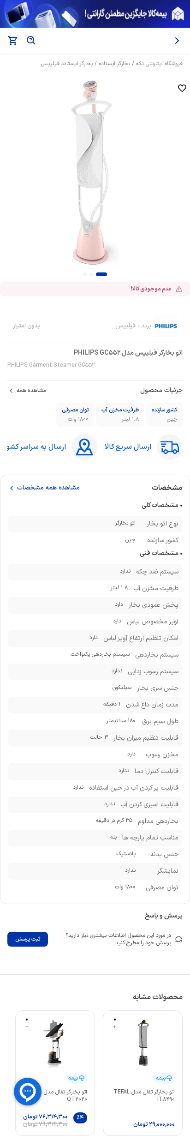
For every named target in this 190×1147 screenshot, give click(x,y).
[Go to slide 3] (85, 274)
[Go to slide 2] (91, 274)
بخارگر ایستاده (114, 63)
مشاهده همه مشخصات (48, 488)
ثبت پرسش (27, 939)
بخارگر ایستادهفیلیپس (67, 63)
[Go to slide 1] (101, 274)
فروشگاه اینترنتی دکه (159, 63)
